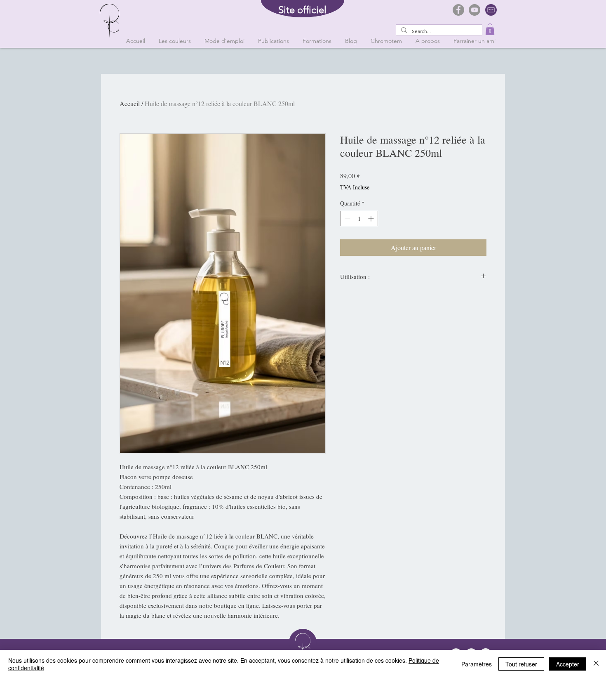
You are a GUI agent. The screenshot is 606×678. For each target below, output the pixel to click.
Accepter (567, 664)
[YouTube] (474, 10)
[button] (490, 29)
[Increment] (371, 218)
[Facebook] (458, 10)
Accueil (130, 103)
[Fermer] (596, 664)
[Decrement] (346, 218)
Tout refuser (521, 664)
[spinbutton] (359, 218)
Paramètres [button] (476, 664)
